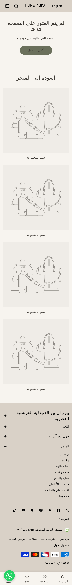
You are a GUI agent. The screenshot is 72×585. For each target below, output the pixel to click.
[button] (7, 6)
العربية (65, 519)
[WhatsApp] (9, 575)
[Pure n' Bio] (35, 6)
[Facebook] (58, 510)
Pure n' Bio (51, 563)
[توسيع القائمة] (66, 6)
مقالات (33, 539)
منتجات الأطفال (59, 484)
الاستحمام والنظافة (57, 490)
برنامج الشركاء (16, 539)
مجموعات (62, 496)
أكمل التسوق (36, 50)
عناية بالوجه (61, 466)
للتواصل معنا (48, 539)
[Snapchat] (32, 510)
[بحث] (16, 6)
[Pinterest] (49, 510)
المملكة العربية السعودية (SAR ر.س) (42, 529)
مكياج (65, 460)
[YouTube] (23, 510)
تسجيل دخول (61, 545)
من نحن (64, 539)
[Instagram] (41, 510)
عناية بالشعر (61, 478)
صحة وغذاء (62, 472)
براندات (64, 454)
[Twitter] (67, 510)
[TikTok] (14, 510)
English (57, 6)
